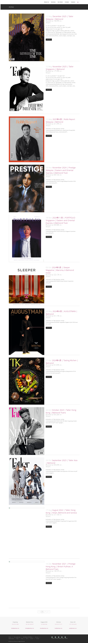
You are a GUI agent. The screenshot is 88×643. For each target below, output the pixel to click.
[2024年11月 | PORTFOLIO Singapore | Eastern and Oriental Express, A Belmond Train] (26, 238)
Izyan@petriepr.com (44, 628)
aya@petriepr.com (73, 628)
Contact (37, 638)
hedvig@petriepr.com (29, 628)
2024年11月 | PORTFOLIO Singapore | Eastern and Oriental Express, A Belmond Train (60, 220)
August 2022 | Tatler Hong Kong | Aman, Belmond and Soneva (61, 511)
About (10, 637)
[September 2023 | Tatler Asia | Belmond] (26, 481)
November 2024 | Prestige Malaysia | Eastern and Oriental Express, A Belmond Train (61, 170)
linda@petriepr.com (15, 628)
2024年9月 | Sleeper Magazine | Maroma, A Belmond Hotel (60, 270)
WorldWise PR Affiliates (28, 637)
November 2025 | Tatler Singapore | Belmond (60, 68)
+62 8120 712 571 (58, 624)
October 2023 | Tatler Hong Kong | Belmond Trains (61, 411)
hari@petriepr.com (58, 628)
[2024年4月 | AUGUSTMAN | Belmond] (26, 331)
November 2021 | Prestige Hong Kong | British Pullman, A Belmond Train (60, 566)
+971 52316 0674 (72, 624)
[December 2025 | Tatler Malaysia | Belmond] (26, 37)
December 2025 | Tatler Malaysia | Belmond (59, 17)
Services (37, 637)
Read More (49, 39)
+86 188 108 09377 (30, 624)
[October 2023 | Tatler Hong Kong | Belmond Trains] (26, 431)
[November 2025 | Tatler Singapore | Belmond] (26, 89)
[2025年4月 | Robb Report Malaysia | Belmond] (26, 139)
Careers (31, 638)
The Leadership (17, 637)
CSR (27, 638)
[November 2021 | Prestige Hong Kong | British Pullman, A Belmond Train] (26, 584)
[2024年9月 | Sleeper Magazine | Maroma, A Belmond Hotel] (26, 285)
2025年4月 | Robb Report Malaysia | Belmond (60, 120)
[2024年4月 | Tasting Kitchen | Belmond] (26, 381)
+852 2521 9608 (15, 624)
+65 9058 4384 (44, 624)
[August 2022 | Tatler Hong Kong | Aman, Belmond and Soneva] (26, 532)
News (17, 638)
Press (22, 638)
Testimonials (11, 638)
